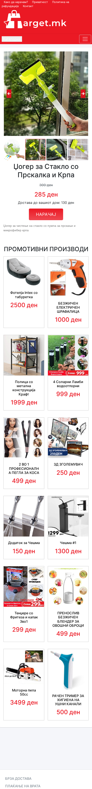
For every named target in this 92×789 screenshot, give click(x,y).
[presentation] (9, 93)
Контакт (28, 6)
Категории (12, 39)
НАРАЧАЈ (46, 214)
